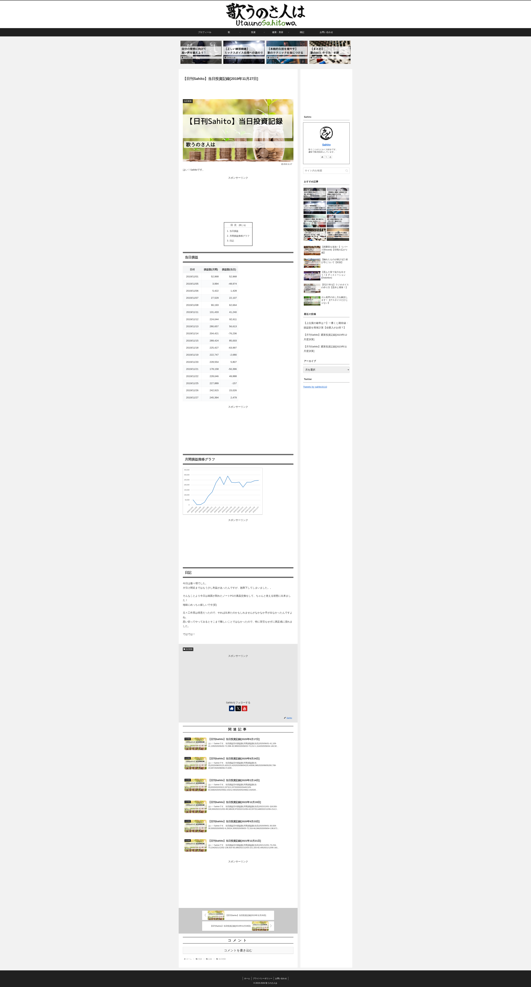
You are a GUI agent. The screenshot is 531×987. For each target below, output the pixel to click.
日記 (232, 240)
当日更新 (189, 649)
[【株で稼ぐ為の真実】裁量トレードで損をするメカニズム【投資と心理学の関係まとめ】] (338, 234)
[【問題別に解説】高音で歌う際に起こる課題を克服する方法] (338, 194)
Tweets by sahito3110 (315, 386)
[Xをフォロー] (238, 708)
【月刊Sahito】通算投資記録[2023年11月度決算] (325, 348)
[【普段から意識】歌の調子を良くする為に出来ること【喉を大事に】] (315, 221)
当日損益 (234, 231)
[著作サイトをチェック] (232, 708)
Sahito (326, 144)
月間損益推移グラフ (239, 236)
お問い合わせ (281, 978)
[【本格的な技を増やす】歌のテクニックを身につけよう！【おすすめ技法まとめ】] (287, 52)
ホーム (247, 978)
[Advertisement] (238, 89)
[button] (346, 170)
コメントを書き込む (238, 950)
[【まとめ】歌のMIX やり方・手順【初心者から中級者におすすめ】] (330, 52)
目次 (234, 225)
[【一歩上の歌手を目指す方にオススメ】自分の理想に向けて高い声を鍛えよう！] (201, 52)
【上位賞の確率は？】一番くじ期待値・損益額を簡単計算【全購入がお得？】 (326, 325)
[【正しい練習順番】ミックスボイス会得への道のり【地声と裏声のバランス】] (244, 52)
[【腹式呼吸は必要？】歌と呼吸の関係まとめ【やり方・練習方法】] (338, 221)
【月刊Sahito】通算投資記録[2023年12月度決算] (325, 337)
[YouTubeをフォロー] (244, 708)
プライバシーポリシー (262, 978)
